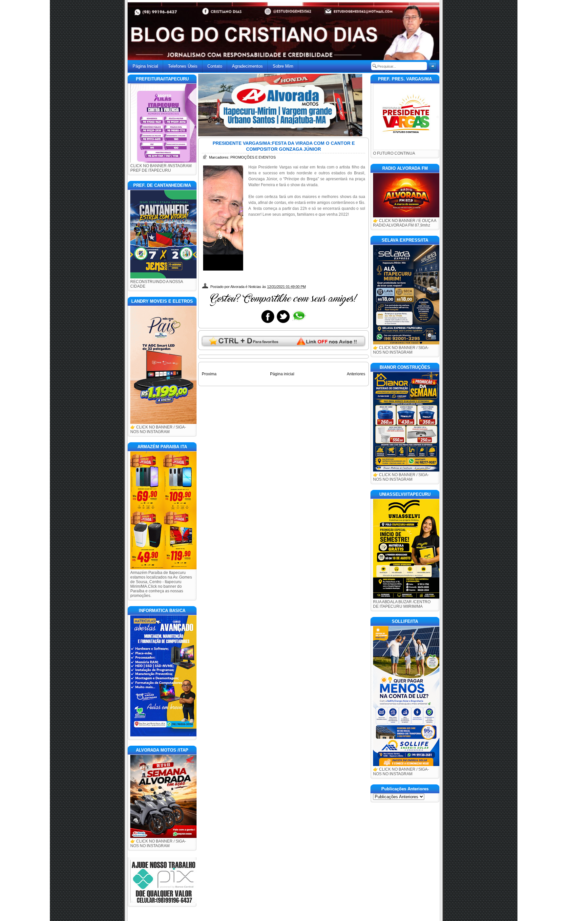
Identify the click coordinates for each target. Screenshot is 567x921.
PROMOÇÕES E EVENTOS (253, 157)
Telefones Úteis (183, 66)
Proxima (209, 374)
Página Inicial (145, 66)
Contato (214, 66)
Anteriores (356, 374)
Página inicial (282, 374)
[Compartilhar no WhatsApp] (298, 323)
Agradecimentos (247, 66)
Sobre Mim (283, 66)
